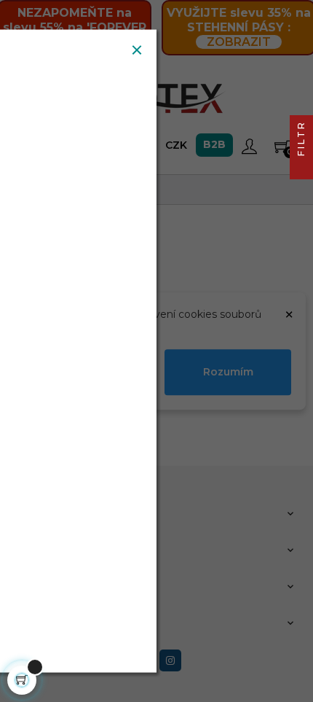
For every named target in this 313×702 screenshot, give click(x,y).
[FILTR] (301, 167)
